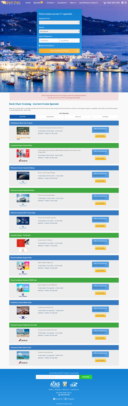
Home (28, 2)
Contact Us (75, 389)
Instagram (70, 399)
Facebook (59, 399)
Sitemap (58, 389)
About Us (66, 389)
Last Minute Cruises (87, 2)
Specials (37, 2)
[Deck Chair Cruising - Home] (10, 2)
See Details (100, 136)
